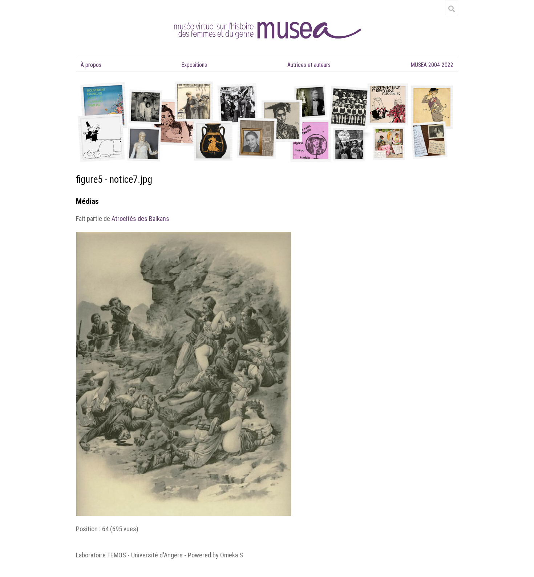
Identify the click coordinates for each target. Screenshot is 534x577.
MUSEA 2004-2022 (432, 64)
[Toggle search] (451, 8)
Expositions (194, 64)
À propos (91, 64)
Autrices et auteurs (309, 64)
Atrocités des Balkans (140, 218)
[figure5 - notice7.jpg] (183, 236)
